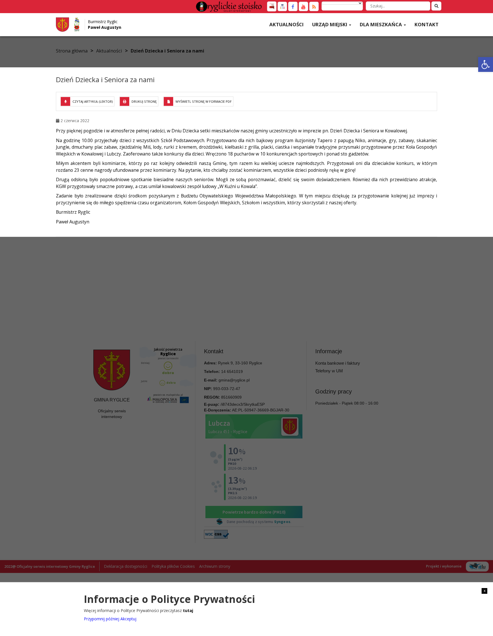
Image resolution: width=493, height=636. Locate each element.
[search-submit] (436, 6)
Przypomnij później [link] (101, 618)
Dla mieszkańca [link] (381, 24)
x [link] (485, 590)
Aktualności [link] (286, 24)
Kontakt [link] (427, 24)
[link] (485, 64)
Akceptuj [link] (128, 618)
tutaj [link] (188, 610)
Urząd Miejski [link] (330, 24)
